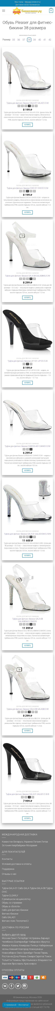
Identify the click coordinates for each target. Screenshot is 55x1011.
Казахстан (7, 841)
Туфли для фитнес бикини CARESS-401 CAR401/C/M (27, 446)
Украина (28, 841)
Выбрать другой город (14, 934)
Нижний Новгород (18, 949)
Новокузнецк (36, 949)
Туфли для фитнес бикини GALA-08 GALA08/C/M (27, 709)
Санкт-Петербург (20, 938)
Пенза (37, 953)
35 (13, 39)
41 (44, 39)
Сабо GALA (23, 888)
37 (24, 39)
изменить (36, 2)
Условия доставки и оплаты (16, 864)
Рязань (23, 956)
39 (34, 39)
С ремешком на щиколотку (16, 899)
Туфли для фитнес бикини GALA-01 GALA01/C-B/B (27, 794)
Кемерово (24, 945)
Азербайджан (18, 845)
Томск (48, 956)
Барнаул (45, 938)
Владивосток (45, 960)
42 (50, 39)
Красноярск (30, 963)
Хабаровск (35, 942)
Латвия (37, 841)
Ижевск (6, 945)
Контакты (7, 859)
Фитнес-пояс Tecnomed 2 (15, 921)
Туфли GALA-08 (38, 888)
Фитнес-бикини (10, 913)
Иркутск (45, 942)
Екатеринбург (21, 942)
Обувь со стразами (12, 902)
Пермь (44, 953)
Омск (20, 953)
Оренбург (28, 953)
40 (39, 39)
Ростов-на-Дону (10, 956)
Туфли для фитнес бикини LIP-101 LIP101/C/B (27, 361)
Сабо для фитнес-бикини (15, 910)
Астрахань (34, 938)
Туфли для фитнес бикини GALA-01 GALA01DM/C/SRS (27, 534)
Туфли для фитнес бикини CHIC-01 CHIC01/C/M (27, 188)
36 (18, 39)
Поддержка (8, 869)
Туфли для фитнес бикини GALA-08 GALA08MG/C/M (27, 276)
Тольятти (7, 960)
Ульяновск (31, 960)
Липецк (34, 945)
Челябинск (8, 942)
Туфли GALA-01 (10, 888)
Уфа (23, 960)
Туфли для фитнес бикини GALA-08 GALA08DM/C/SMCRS (27, 620)
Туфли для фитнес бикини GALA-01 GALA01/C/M (27, 103)
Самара (31, 956)
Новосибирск (9, 953)
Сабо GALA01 (9, 917)
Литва (44, 841)
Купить (27, 125)
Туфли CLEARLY (10, 895)
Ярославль (17, 963)
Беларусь (18, 841)
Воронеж (6, 963)
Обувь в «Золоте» (11, 906)
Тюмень (16, 960)
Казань (14, 945)
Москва (28, 2)
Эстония (6, 845)
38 (29, 39)
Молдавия (31, 845)
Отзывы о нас (9, 874)
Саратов (39, 956)
